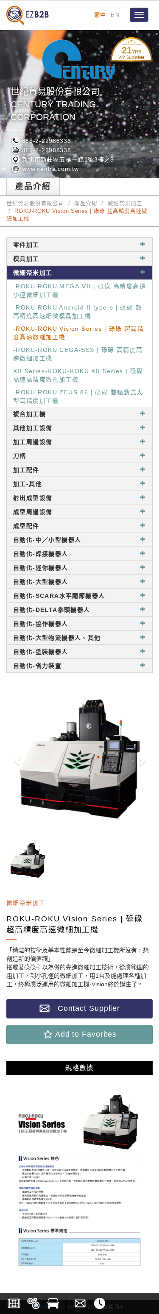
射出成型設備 (32, 497)
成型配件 (26, 525)
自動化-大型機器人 (40, 581)
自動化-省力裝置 (37, 665)
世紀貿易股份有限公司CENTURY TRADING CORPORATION (55, 104)
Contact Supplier (85, 1008)
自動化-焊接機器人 (40, 553)
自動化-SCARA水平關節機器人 (59, 595)
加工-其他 (27, 483)
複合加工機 (29, 413)
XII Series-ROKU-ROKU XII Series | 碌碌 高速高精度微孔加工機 (78, 375)
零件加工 (26, 244)
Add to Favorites (85, 1034)
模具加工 (26, 258)
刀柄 (19, 455)
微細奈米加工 (125, 203)
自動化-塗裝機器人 (40, 651)
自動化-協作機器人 (40, 623)
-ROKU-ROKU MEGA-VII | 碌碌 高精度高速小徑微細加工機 (79, 290)
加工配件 (26, 469)
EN (115, 15)
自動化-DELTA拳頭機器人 (51, 609)
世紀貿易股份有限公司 (35, 203)
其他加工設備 (32, 427)
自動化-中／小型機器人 (47, 539)
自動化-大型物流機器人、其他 (57, 637)
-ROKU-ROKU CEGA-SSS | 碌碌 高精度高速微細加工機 (78, 354)
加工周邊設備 (32, 441)
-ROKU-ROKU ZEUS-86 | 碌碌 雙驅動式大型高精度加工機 (78, 396)
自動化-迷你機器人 (40, 567)
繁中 (100, 15)
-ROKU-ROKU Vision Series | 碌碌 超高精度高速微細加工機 (78, 332)
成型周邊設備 (32, 511)
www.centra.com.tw (49, 168)
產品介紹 (86, 203)
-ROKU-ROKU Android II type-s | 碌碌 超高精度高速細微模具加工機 (77, 311)
